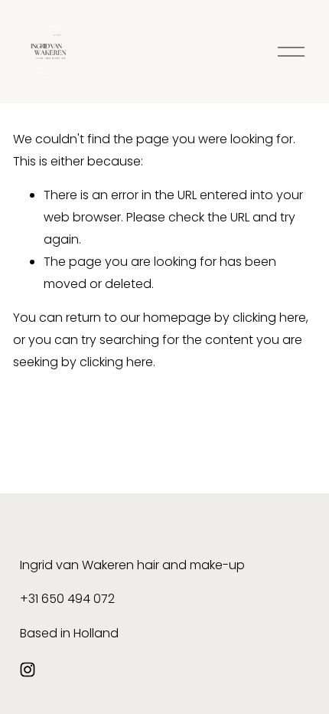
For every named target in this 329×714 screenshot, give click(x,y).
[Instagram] (27, 669)
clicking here (269, 317)
